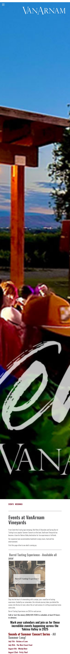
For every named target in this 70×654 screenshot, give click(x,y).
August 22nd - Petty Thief (18, 652)
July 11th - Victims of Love (18, 641)
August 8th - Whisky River (17, 648)
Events (11, 504)
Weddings (19, 504)
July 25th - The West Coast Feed (20, 645)
